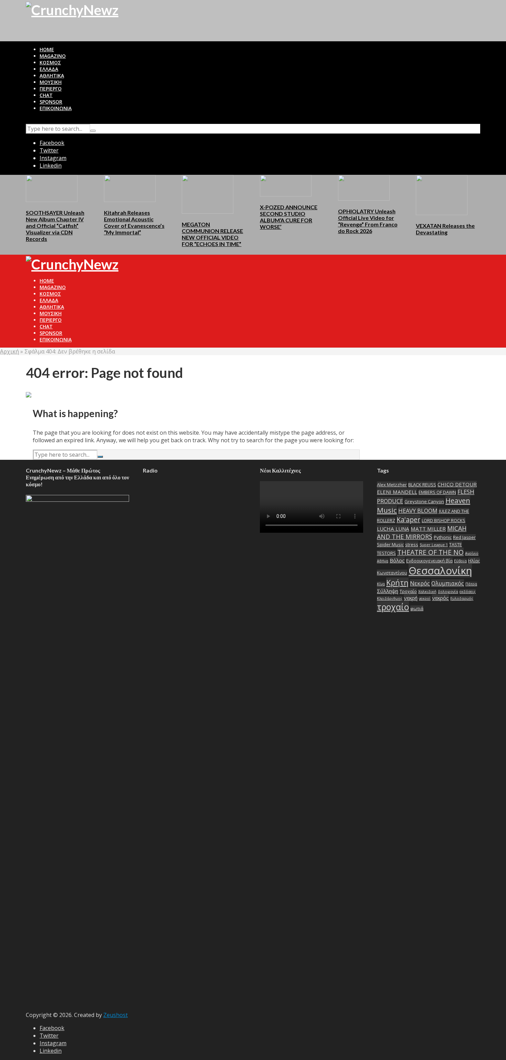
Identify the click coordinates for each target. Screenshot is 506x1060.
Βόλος (397, 560)
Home (47, 49)
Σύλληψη (387, 590)
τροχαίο (393, 607)
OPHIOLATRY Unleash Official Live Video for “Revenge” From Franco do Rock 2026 (368, 221)
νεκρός (440, 597)
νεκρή (411, 597)
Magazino (53, 56)
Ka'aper (408, 519)
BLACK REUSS (422, 484)
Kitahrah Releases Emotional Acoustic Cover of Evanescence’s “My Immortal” (134, 222)
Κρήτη (397, 582)
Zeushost (115, 1015)
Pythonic (443, 537)
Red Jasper (464, 537)
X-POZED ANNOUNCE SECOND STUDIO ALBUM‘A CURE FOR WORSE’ (288, 217)
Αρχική (9, 351)
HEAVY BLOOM (418, 511)
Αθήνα (382, 561)
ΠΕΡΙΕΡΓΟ (51, 88)
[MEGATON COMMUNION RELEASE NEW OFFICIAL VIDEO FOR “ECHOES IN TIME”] (207, 194)
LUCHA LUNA (393, 528)
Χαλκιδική (427, 591)
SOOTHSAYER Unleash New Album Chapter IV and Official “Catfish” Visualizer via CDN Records (55, 225)
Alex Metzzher (392, 484)
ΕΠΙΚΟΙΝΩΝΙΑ (56, 108)
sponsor (51, 101)
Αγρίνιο (471, 553)
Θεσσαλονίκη (440, 570)
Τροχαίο (408, 591)
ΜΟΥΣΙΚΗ (51, 82)
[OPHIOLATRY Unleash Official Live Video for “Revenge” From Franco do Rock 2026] (364, 187)
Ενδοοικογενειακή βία (429, 561)
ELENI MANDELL (397, 491)
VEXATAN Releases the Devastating (445, 228)
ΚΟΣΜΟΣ (50, 62)
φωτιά (416, 608)
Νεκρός (420, 583)
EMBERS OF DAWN (437, 492)
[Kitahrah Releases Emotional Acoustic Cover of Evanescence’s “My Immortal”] (130, 188)
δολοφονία (448, 591)
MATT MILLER (428, 528)
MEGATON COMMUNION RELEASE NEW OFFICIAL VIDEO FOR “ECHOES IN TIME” (212, 234)
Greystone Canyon (424, 501)
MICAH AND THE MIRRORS (421, 532)
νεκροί (425, 598)
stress (411, 544)
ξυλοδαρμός (461, 598)
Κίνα (381, 584)
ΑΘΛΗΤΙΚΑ (52, 75)
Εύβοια (460, 561)
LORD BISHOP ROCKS (443, 520)
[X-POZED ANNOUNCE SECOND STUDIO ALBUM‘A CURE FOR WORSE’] (286, 185)
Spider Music (390, 544)
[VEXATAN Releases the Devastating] (441, 194)
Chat (46, 95)
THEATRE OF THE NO (430, 552)
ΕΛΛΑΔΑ (49, 69)
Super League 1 (434, 544)
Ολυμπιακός (447, 583)
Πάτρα (471, 584)
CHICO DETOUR (457, 484)
